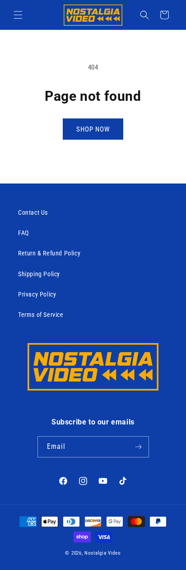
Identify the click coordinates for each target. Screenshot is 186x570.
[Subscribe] (139, 446)
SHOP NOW (93, 129)
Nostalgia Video (102, 553)
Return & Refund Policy (49, 253)
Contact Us (33, 212)
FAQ (23, 232)
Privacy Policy (37, 294)
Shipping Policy (39, 274)
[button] (18, 15)
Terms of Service (41, 314)
